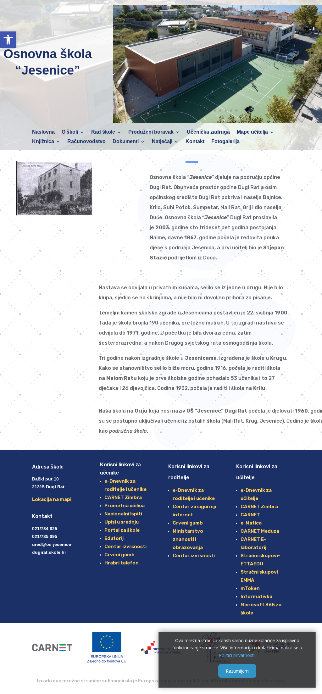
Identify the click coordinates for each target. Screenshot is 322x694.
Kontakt (195, 141)
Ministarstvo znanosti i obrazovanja (188, 539)
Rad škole (103, 132)
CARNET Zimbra (123, 497)
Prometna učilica (124, 505)
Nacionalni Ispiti (123, 514)
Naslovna (43, 132)
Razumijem (237, 671)
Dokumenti (126, 141)
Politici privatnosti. (237, 655)
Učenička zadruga (208, 132)
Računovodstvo (86, 141)
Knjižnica (43, 141)
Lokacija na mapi (51, 499)
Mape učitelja (252, 132)
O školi (70, 132)
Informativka (256, 596)
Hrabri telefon (121, 563)
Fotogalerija (225, 141)
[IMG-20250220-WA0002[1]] (217, 122)
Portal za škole (122, 530)
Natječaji (162, 141)
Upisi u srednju (121, 522)
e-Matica (251, 523)
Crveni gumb (119, 555)
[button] (8, 39)
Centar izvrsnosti (125, 546)
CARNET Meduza (260, 531)
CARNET (250, 515)
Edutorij (114, 538)
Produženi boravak (151, 132)
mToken (250, 588)
